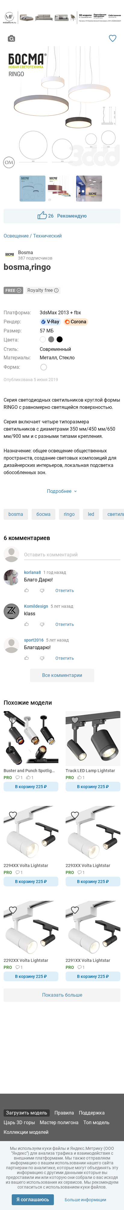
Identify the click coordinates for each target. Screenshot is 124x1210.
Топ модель (96, 1122)
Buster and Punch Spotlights (30, 770)
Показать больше (62, 995)
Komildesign (36, 606)
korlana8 (32, 572)
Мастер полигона (59, 1122)
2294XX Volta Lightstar (26, 865)
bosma (15, 514)
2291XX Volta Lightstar (88, 960)
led (91, 514)
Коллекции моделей (26, 1132)
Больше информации (85, 1199)
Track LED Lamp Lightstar (90, 770)
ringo (69, 514)
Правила (64, 1113)
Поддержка (92, 1113)
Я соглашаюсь (33, 1199)
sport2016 (34, 640)
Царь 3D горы (19, 1122)
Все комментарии (62, 675)
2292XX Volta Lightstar (26, 960)
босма (43, 514)
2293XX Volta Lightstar (88, 865)
